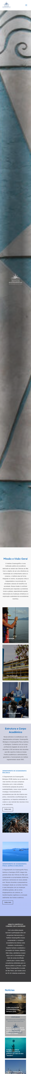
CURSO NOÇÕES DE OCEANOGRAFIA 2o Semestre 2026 (12, 1009)
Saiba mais (7, 809)
